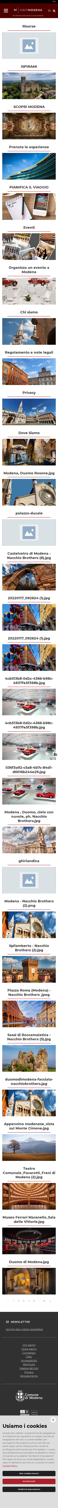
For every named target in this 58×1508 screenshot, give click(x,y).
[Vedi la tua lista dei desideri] (49, 11)
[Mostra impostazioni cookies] (55, 754)
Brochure (29, 1364)
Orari (29, 1356)
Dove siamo (29, 1349)
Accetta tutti (29, 1481)
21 (44, 1301)
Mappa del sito (29, 1368)
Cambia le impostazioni (29, 1489)
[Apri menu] (6, 11)
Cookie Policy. (10, 1465)
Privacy (29, 1372)
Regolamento (29, 1376)
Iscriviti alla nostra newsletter (24, 1329)
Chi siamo (29, 1345)
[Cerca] (54, 10)
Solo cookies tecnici (29, 1473)
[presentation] (29, 45)
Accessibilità (29, 1360)
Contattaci (29, 1352)
